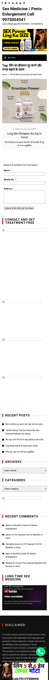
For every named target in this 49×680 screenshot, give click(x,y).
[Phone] (40, 651)
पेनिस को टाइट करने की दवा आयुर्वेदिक (19, 452)
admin (33, 129)
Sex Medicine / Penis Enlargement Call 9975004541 (22, 14)
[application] (24, 597)
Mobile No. (9, 179)
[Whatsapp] (40, 662)
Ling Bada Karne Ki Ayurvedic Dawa (21, 446)
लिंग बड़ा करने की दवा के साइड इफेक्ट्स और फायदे (24, 439)
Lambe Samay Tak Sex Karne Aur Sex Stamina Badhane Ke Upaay (22, 432)
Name (7, 170)
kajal (7, 553)
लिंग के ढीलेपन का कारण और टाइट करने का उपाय (24, 424)
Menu (11, 57)
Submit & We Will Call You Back (19, 208)
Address (8, 188)
